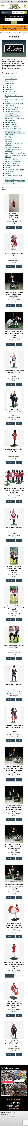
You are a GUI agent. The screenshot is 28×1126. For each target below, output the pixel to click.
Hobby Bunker (14, 6)
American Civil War (10, 77)
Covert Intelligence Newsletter (14, 16)
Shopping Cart (5, 1122)
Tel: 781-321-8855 (14, 1107)
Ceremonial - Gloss (10, 120)
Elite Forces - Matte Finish (13, 131)
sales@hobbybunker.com (14, 1105)
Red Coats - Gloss (10, 89)
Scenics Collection (10, 184)
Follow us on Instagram (11, 1068)
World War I (8, 85)
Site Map (3, 1120)
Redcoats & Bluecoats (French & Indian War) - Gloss (14, 104)
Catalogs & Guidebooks (12, 147)
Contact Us (4, 1114)
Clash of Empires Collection (13, 161)
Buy (19, 227)
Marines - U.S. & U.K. (11, 122)
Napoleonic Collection (11, 94)
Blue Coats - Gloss (10, 91)
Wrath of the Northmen (12, 165)
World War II (8, 87)
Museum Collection (10, 114)
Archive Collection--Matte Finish (15, 153)
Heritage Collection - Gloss (13, 129)
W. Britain (19, 32)
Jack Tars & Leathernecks (12, 163)
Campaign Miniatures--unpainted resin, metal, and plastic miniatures (15, 180)
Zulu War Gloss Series (11, 109)
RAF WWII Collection (11, 159)
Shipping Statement (7, 1118)
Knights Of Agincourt (11, 126)
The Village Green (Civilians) (13, 175)
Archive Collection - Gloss (12, 116)
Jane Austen (8, 139)
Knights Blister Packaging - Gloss (14, 118)
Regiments (8, 167)
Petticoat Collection (11, 124)
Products (6, 32)
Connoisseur (8, 141)
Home (1, 32)
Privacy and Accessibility (9, 1116)
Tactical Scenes (9, 83)
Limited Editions (9, 81)
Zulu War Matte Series (11, 107)
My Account (5, 1124)
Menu (2, 6)
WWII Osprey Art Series (12, 137)
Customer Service (6, 1)
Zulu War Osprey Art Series (13, 112)
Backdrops (8, 173)
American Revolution (11, 79)
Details (10, 227)
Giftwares (8, 178)
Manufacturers (12, 32)
